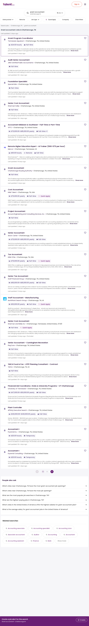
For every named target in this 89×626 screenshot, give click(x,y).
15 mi (59, 13)
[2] (52, 471)
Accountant (70, 535)
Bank (49, 541)
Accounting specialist (41, 528)
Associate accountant (16, 535)
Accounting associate (16, 528)
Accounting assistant (16, 541)
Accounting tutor (65, 528)
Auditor (36, 535)
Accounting (52, 535)
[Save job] (85, 38)
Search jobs (5, 25)
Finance (36, 541)
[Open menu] (85, 4)
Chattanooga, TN (16, 25)
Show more (74, 51)
